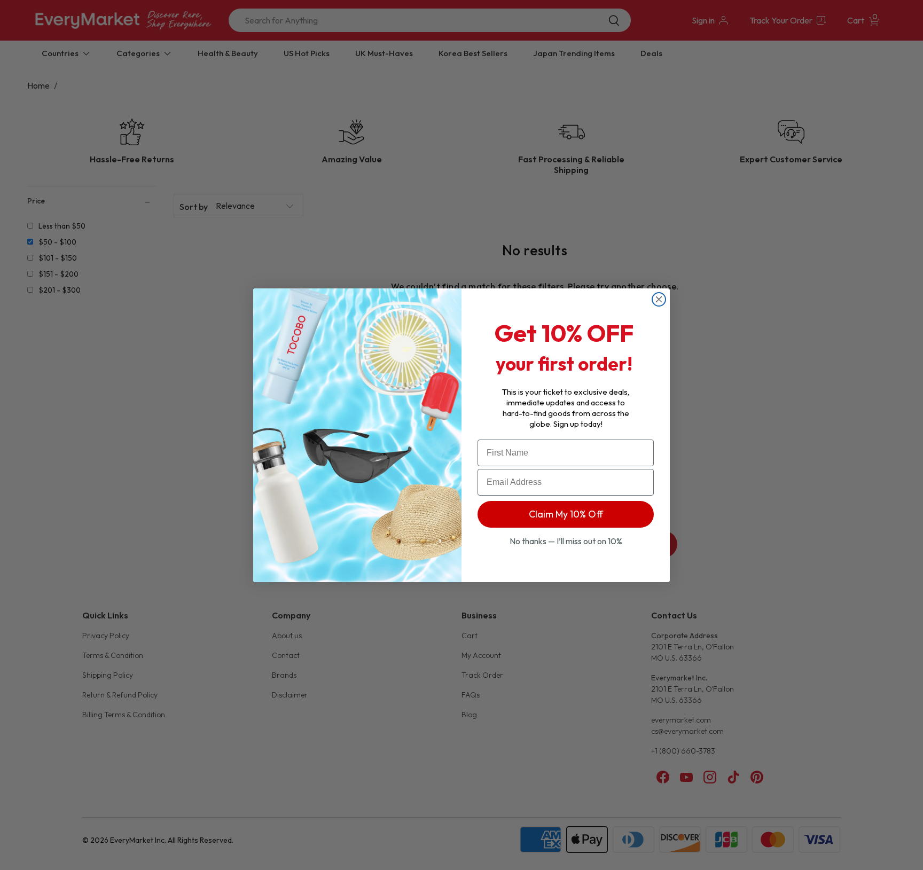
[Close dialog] (659, 299)
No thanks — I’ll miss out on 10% (566, 541)
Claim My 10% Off (566, 514)
